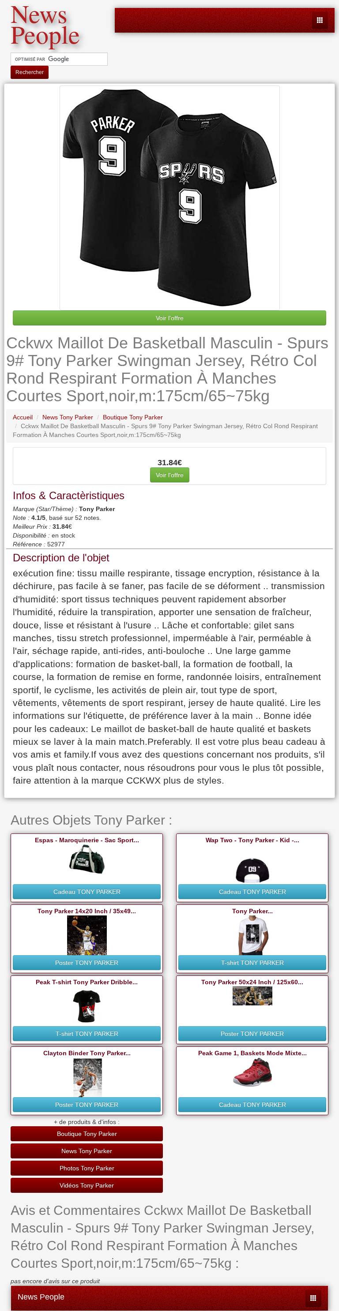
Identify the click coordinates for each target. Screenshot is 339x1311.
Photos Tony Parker (87, 1168)
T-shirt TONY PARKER (252, 962)
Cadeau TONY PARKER (87, 891)
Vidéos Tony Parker (87, 1185)
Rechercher (29, 72)
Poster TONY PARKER (86, 962)
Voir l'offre (170, 317)
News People (41, 1296)
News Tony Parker (86, 1150)
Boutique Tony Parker (87, 1133)
